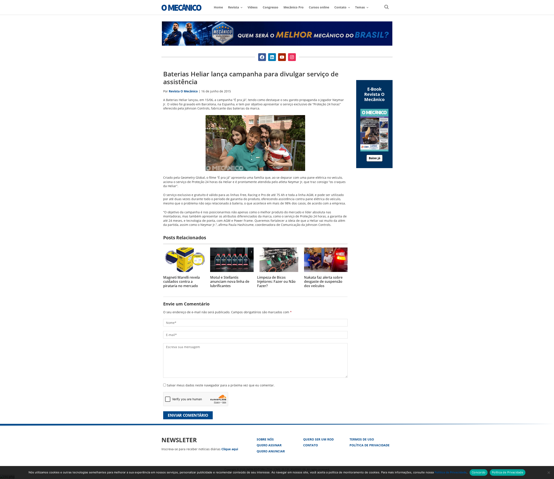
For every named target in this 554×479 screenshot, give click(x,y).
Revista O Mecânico (181, 7)
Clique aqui (229, 449)
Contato (310, 445)
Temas (360, 7)
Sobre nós (265, 439)
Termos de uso (361, 439)
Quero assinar (269, 445)
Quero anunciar (271, 451)
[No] (548, 472)
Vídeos (253, 7)
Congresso (270, 7)
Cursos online (319, 7)
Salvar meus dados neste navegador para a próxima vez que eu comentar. (221, 385)
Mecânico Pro (293, 7)
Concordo (478, 472)
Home (218, 7)
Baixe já (374, 158)
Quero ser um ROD (318, 439)
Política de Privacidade (369, 445)
